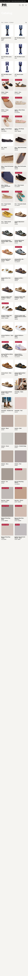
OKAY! (14, 492)
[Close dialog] (27, 472)
